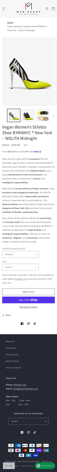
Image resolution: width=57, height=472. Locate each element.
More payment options (29, 307)
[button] (3, 9)
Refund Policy (12, 361)
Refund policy (47, 461)
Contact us (20, 278)
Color (4, 261)
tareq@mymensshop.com (25, 388)
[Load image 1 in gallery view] (13, 115)
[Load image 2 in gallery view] (28, 115)
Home (10, 22)
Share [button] (8, 315)
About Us (10, 341)
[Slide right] (54, 116)
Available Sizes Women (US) (13, 248)
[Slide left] (3, 116)
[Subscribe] (45, 421)
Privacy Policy (12, 354)
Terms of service (27, 466)
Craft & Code (34, 461)
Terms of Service (13, 367)
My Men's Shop (16, 461)
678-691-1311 (20, 384)
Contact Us (11, 348)
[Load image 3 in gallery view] (43, 115)
